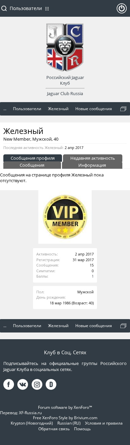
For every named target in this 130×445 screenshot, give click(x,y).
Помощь (82, 429)
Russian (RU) (69, 423)
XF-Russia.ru (30, 413)
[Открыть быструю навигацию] (123, 109)
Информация (92, 165)
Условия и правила (104, 423)
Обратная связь (54, 429)
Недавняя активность (92, 158)
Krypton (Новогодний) (32, 423)
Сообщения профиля (33, 158)
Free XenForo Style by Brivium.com (65, 418)
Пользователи (26, 8)
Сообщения (32, 165)
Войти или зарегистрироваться (122, 11)
